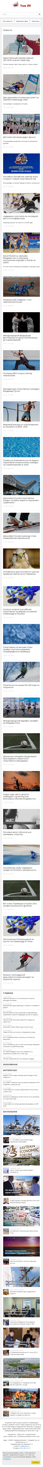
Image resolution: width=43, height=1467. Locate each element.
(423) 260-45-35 (25, 1448)
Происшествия (22, 21)
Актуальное (10, 1111)
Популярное (10, 1064)
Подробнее (7, 1459)
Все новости (7, 21)
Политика (35, 21)
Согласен (35, 1462)
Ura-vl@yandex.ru (24, 1446)
